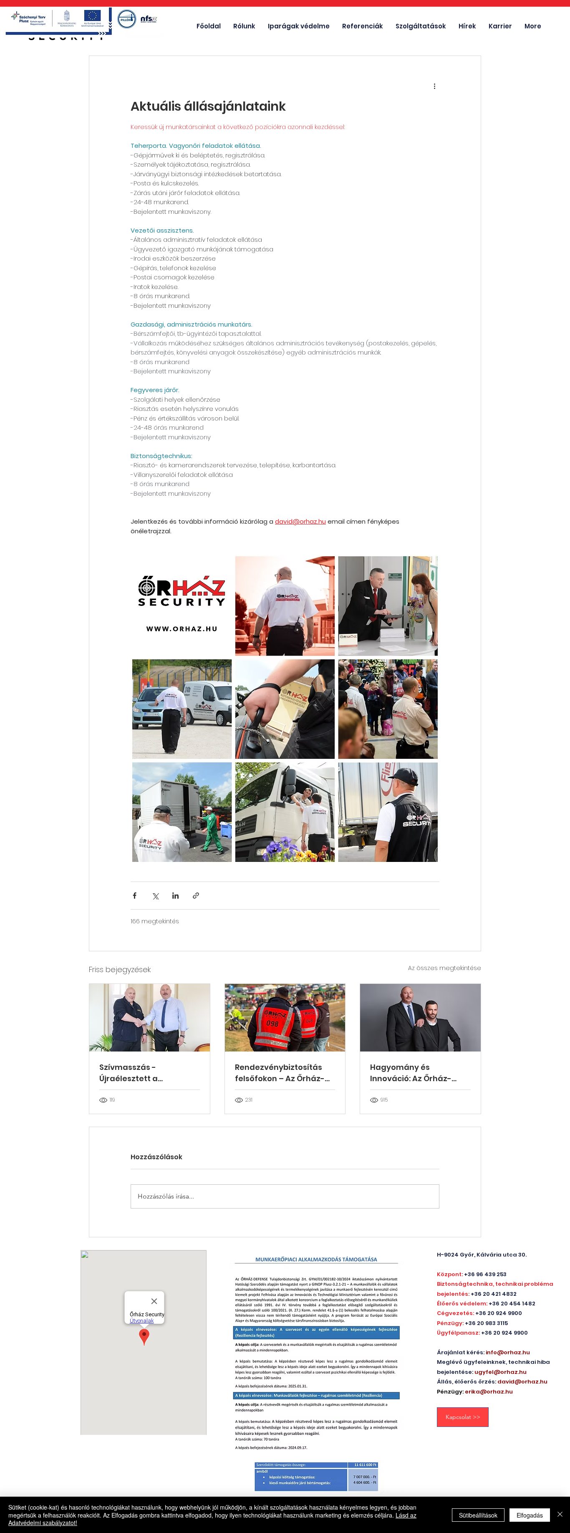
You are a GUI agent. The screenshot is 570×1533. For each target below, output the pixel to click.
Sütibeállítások (478, 1515)
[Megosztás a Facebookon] (135, 896)
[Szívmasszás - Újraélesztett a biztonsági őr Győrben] (149, 1018)
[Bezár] (560, 1514)
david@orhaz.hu (522, 1382)
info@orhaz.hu (508, 1352)
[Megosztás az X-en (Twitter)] (155, 896)
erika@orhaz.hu (489, 1392)
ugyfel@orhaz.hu (500, 1372)
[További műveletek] (434, 86)
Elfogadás (530, 1515)
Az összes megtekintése (444, 968)
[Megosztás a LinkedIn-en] (175, 896)
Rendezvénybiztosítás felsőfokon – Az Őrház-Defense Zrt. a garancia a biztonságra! (285, 1073)
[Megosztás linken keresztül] (196, 896)
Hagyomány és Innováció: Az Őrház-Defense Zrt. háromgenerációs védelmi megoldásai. (412, 1073)
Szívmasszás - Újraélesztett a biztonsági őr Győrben (143, 1073)
